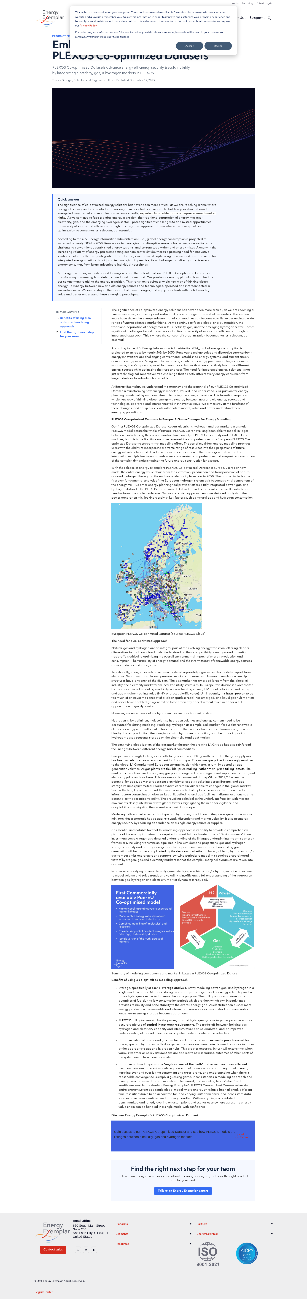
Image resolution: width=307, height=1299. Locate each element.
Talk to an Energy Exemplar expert (183, 1191)
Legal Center (43, 1292)
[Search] (269, 18)
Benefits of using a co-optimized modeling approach (76, 322)
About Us (236, 18)
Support (256, 18)
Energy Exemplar (207, 1233)
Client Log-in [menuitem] (265, 3)
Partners (202, 1223)
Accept (189, 45)
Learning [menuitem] (247, 3)
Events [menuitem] (234, 3)
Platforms (122, 1223)
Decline (218, 45)
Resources (122, 1243)
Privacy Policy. (88, 26)
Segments (122, 1233)
